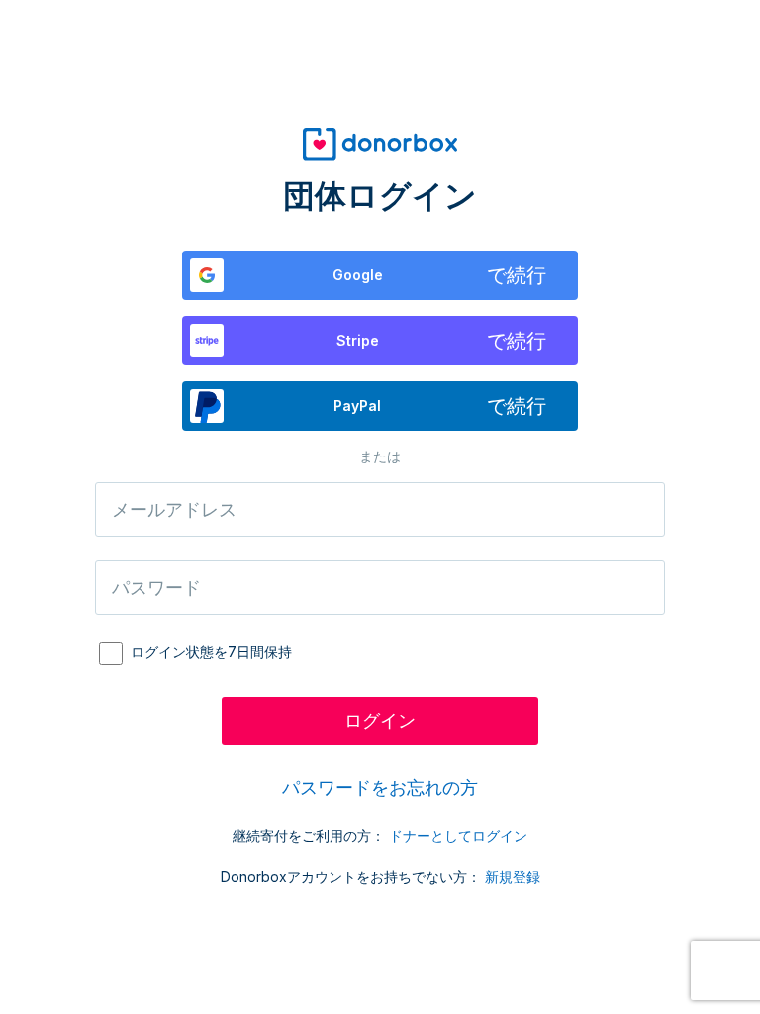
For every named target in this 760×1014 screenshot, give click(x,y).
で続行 (439, 275)
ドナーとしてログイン (458, 835)
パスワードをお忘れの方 (380, 787)
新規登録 (512, 876)
